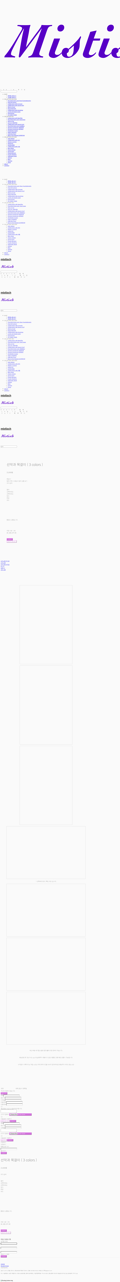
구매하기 (3, 1153)
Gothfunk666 (11, 145)
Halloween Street (12, 156)
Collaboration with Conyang (15, 104)
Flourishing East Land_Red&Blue (16, 126)
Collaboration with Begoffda (15, 118)
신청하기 (3, 1256)
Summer (10, 161)
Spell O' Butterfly (12, 132)
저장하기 (13, 1121)
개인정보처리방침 (5, 1266)
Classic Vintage (11, 150)
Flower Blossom (12, 153)
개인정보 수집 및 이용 (7, 1109)
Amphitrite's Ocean (13, 130)
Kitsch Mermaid (12, 108)
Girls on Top (11, 121)
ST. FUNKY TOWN (12, 115)
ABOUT (6, 164)
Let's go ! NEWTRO (12, 123)
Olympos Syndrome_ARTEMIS (15, 129)
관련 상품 (3, 570)
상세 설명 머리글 (5, 561)
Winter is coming (12, 142)
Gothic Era (10, 143)
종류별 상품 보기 (12, 96)
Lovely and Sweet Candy (14, 112)
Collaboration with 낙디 (14, 140)
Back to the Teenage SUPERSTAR (16, 135)
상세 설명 (3, 563)
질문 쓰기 (4, 1093)
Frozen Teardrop (12, 154)
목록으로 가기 (5, 1121)
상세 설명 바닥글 (5, 564)
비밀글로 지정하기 (6, 1119)
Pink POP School (12, 102)
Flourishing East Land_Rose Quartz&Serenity (19, 100)
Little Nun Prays (12, 134)
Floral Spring (11, 113)
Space (9, 162)
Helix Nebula (11, 138)
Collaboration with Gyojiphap (15, 110)
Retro (9, 159)
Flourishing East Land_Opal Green (16, 119)
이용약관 (3, 1264)
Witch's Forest (11, 107)
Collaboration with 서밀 (14, 146)
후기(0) (2, 566)
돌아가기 (3, 1140)
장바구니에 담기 (5, 1233)
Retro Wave (11, 148)
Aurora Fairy (11, 151)
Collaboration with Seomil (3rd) (16, 105)
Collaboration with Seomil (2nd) (16, 124)
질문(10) (3, 568)
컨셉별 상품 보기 (12, 97)
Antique (10, 157)
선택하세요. (10, 492)
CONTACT (6, 165)
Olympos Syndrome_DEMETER (16, 127)
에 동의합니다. (11, 1109)
